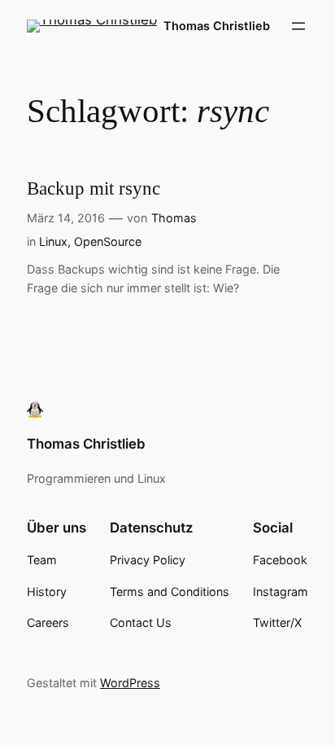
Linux (53, 241)
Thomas (174, 218)
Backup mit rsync (93, 188)
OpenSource (107, 241)
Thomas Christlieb (216, 26)
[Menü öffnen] (298, 26)
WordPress (130, 683)
